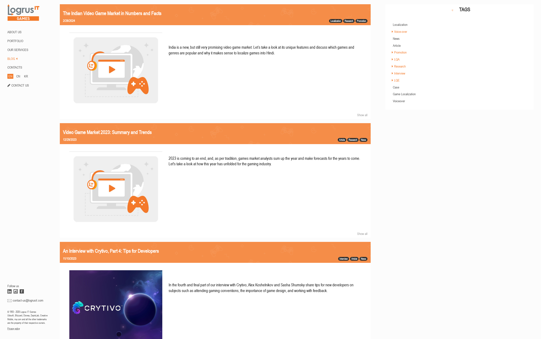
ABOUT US (14, 32)
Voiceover (399, 101)
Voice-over (400, 31)
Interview (399, 73)
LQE (397, 80)
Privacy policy (13, 328)
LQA (397, 59)
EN (10, 76)
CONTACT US (20, 85)
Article (397, 45)
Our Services (17, 50)
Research (400, 66)
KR (26, 76)
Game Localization (404, 94)
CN (18, 76)
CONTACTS (14, 67)
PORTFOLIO (15, 41)
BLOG (11, 59)
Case (396, 87)
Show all (362, 115)
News (396, 38)
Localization (400, 24)
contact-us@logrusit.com (28, 300)
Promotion (400, 52)
